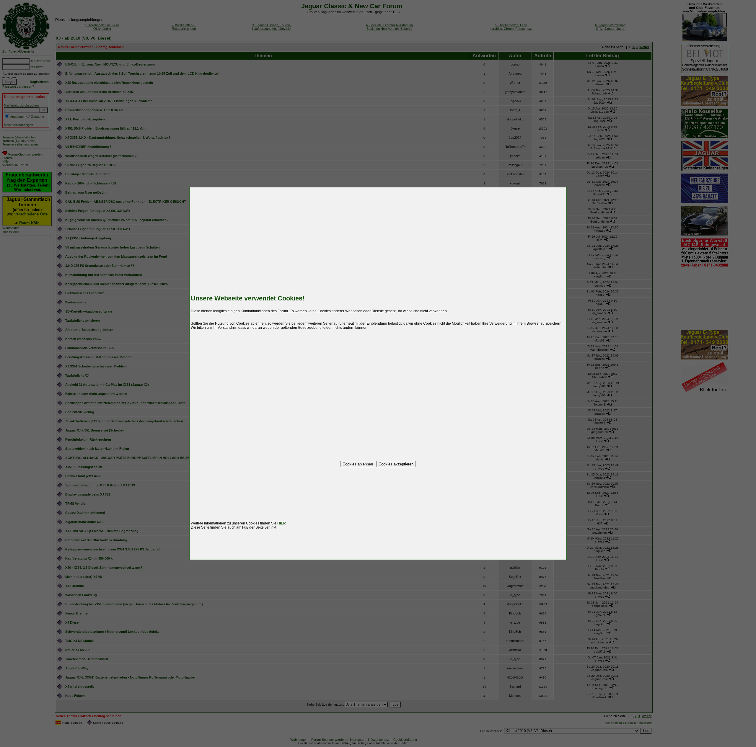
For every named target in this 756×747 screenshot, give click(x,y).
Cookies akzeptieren (396, 464)
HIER (281, 523)
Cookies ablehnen (358, 464)
